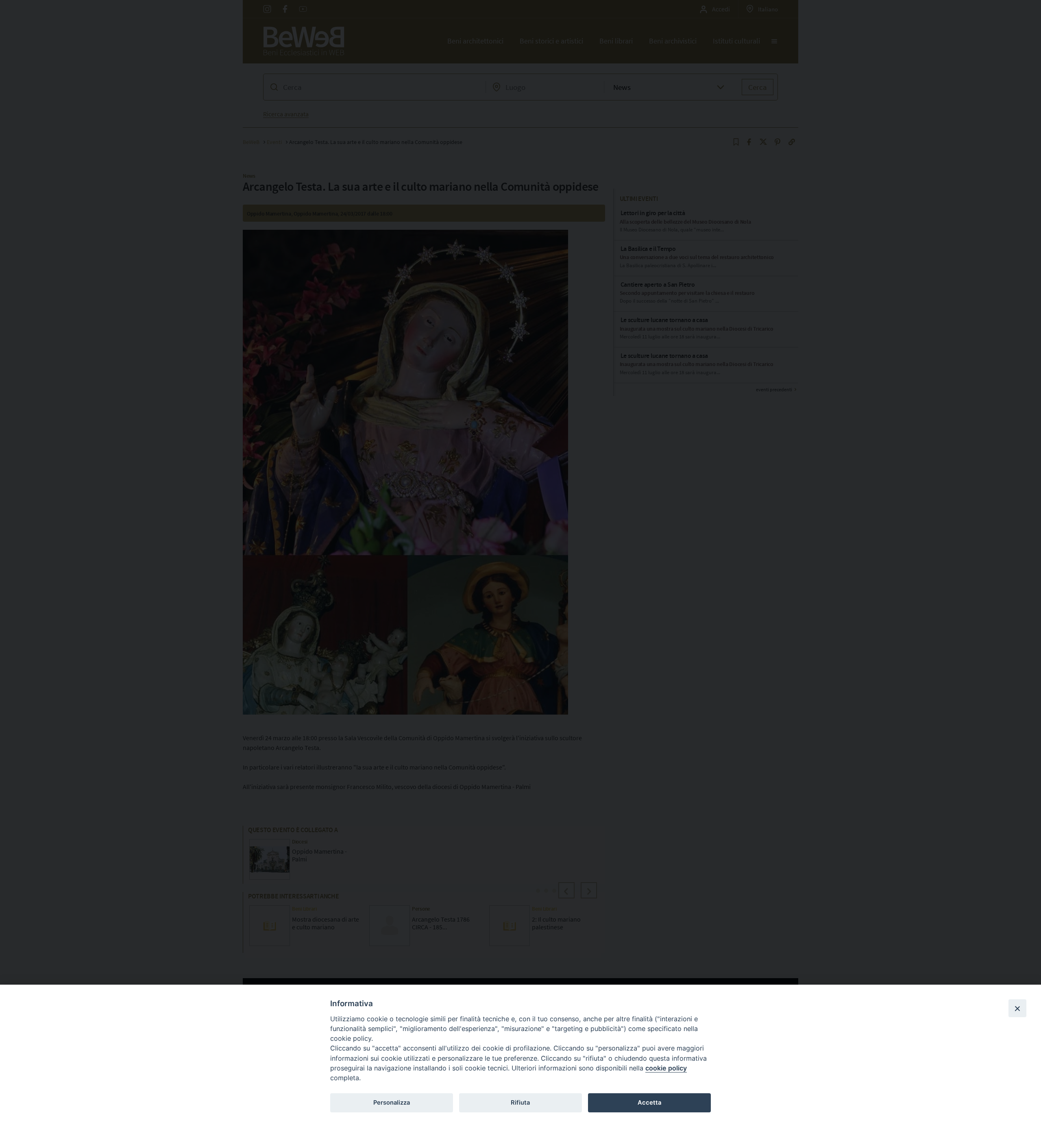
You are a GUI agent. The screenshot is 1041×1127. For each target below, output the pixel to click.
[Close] (1017, 1008)
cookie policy (666, 1068)
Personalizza (391, 1102)
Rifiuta (520, 1102)
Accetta (649, 1102)
